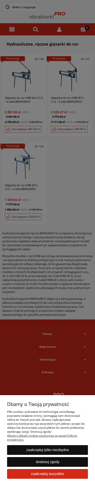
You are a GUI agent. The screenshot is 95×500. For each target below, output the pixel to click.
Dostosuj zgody (47, 462)
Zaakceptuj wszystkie (47, 474)
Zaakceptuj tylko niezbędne (47, 450)
